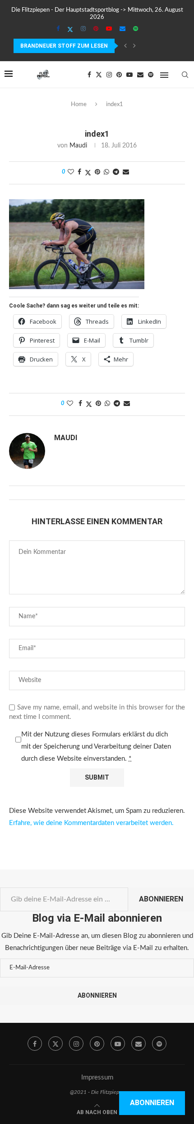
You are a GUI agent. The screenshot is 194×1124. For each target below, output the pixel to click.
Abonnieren (161, 899)
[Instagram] (83, 29)
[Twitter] (70, 30)
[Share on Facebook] (79, 172)
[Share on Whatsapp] (106, 172)
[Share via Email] (126, 172)
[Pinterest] (95, 29)
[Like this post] (71, 172)
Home (79, 104)
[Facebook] (58, 29)
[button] (125, 46)
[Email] (122, 29)
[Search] (184, 75)
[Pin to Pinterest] (97, 172)
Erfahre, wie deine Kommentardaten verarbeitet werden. (91, 823)
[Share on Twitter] (88, 173)
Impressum (97, 1077)
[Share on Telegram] (116, 172)
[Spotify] (135, 29)
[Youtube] (109, 29)
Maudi (78, 146)
